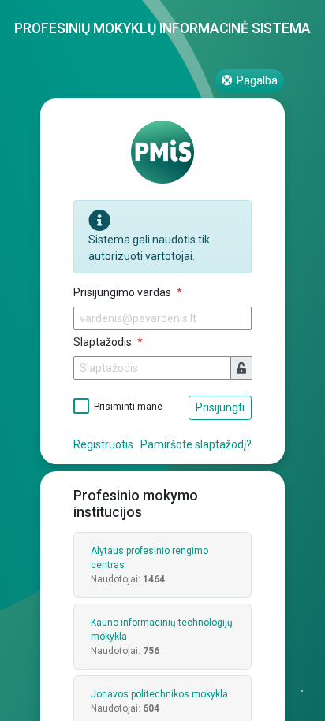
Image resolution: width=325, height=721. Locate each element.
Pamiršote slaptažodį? (196, 444)
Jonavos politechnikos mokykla (159, 694)
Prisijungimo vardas (123, 292)
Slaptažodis (103, 342)
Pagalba (256, 80)
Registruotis (103, 444)
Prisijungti (220, 407)
